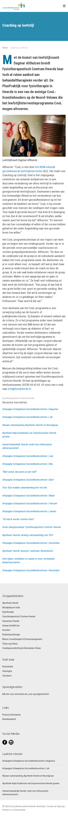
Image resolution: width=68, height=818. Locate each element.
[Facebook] (5, 742)
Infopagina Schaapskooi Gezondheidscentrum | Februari (29, 503)
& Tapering (59, 806)
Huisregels (7, 671)
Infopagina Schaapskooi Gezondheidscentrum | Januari (29, 511)
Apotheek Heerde (10, 602)
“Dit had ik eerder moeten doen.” (18, 519)
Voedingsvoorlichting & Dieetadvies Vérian (21, 648)
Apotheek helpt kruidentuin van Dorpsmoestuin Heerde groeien (30, 783)
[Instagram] (11, 742)
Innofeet (6, 630)
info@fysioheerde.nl (19, 388)
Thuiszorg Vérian (10, 643)
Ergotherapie (8, 611)
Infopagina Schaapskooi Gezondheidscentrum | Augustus (30, 409)
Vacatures (7, 675)
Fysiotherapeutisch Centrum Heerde (18, 398)
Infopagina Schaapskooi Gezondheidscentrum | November (31, 570)
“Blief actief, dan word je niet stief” (19, 471)
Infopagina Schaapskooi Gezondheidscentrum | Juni (27, 456)
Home (5, 47)
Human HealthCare (11, 625)
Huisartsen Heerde (10, 621)
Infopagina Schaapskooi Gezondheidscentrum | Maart (28, 495)
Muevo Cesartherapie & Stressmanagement (22, 639)
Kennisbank (7, 666)
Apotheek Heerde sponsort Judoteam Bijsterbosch (27, 550)
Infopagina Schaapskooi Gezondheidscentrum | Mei (27, 463)
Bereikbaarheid (9, 719)
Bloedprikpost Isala (11, 607)
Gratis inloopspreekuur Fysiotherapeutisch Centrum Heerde (31, 527)
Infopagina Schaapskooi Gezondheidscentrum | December (31, 543)
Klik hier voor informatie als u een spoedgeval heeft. (25, 694)
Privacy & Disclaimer (11, 714)
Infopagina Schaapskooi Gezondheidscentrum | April (28, 479)
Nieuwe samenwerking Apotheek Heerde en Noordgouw (30, 425)
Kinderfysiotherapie (11, 634)
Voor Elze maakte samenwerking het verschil (24, 487)
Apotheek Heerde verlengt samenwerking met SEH (27, 535)
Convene (50, 806)
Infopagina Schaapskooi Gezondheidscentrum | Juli (27, 417)
